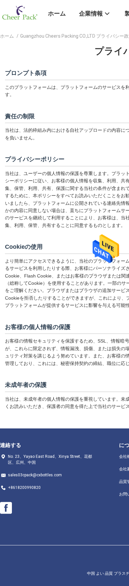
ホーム (7, 36)
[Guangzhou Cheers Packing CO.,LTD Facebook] (6, 508)
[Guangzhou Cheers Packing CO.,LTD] (20, 12)
